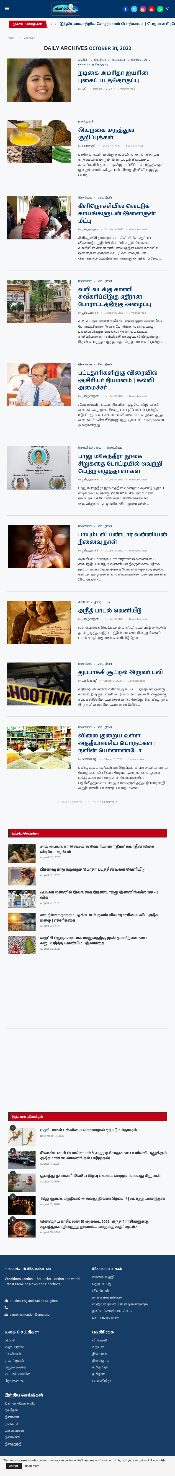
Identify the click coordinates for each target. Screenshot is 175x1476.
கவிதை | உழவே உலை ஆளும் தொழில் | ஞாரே (103, 24)
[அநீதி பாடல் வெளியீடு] (39, 622)
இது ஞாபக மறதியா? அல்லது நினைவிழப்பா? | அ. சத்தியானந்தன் (102, 1198)
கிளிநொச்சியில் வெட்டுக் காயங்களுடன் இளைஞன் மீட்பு (117, 213)
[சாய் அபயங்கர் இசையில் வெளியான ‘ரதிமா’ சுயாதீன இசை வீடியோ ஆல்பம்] (22, 853)
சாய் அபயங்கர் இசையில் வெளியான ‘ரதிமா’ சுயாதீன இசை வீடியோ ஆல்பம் (97, 849)
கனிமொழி (89, 681)
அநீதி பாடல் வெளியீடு (110, 611)
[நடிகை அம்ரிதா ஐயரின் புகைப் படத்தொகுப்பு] (39, 80)
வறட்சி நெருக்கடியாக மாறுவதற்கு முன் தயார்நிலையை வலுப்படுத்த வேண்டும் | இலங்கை (93, 941)
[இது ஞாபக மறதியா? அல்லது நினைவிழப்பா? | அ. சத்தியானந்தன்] (22, 1205)
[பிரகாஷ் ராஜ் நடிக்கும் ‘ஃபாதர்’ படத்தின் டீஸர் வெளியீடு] (22, 876)
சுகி (84, 89)
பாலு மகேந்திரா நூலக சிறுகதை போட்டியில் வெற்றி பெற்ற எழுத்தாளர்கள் (120, 464)
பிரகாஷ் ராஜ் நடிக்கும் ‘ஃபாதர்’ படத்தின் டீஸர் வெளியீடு (92, 869)
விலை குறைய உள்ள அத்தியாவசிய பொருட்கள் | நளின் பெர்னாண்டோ (117, 743)
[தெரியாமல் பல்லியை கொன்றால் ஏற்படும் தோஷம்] (22, 1137)
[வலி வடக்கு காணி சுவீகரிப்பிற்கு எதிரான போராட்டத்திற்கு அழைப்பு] (39, 301)
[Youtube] (151, 9)
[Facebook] (125, 9)
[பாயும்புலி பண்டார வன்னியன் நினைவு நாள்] (39, 546)
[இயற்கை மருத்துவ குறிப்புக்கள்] (39, 141)
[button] (51, 24)
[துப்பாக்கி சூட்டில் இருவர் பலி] (39, 684)
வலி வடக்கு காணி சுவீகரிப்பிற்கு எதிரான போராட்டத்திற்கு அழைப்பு (114, 297)
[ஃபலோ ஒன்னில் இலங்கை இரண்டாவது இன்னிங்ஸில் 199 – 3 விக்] (22, 899)
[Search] (168, 9)
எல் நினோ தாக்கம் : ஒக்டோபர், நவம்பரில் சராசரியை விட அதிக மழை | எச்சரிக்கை (99, 918)
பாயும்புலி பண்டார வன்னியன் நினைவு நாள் (122, 538)
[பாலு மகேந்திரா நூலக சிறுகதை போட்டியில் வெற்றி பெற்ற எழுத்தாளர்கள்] (39, 468)
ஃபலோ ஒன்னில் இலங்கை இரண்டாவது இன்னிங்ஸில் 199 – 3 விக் (99, 895)
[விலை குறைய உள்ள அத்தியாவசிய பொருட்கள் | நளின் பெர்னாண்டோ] (39, 747)
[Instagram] (143, 9)
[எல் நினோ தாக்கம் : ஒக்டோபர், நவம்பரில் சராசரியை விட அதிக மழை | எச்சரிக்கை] (22, 922)
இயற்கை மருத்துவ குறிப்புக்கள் (106, 133)
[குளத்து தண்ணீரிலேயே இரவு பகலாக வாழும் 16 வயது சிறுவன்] (22, 1183)
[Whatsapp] (160, 9)
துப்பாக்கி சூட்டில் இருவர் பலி (120, 672)
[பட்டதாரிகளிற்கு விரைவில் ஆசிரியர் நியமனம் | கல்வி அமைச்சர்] (39, 384)
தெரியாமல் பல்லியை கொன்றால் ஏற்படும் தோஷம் (88, 1130)
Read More (32, 1466)
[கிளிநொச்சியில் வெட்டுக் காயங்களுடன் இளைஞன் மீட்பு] (39, 217)
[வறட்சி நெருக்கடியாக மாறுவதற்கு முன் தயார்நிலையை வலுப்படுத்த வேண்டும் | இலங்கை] (22, 945)
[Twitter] (134, 9)
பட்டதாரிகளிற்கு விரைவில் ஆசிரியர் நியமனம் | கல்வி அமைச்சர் (117, 380)
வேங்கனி (88, 146)
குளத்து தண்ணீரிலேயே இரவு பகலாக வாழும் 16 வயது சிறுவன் (100, 1176)
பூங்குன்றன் (90, 229)
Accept (13, 1466)
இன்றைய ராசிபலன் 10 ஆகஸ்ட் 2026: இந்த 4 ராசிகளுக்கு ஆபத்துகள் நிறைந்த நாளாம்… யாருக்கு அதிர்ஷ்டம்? (94, 1224)
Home (10, 38)
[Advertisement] (87, 1071)
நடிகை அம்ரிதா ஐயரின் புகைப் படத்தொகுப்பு (113, 76)
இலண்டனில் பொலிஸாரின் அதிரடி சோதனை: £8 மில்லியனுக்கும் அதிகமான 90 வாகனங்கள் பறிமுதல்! (103, 1156)
